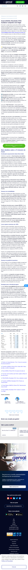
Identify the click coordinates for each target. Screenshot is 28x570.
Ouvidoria (14, 541)
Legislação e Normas (14, 553)
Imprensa (14, 543)
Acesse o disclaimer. (5, 394)
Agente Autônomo (14, 539)
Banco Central (14, 525)
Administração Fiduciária (14, 549)
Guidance (19, 389)
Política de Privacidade (14, 547)
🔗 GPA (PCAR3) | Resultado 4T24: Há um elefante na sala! (14, 378)
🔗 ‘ (2, 373)
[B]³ (14, 519)
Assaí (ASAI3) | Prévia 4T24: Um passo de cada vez (13, 32)
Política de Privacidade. (7, 561)
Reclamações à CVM (13, 527)
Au (3, 373)
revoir (5, 373)
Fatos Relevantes (14, 545)
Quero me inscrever (14, 486)
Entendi (14, 567)
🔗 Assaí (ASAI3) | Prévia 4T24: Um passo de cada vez (13, 370)
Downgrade (11, 368)
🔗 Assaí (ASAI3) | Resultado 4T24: (9, 389)
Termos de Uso (14, 551)
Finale (5, 382)
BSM (14, 520)
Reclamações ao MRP (14, 529)
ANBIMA (14, 524)
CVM (14, 522)
